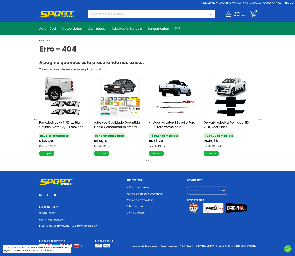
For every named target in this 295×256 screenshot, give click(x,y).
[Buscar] (211, 14)
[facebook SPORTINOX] (47, 195)
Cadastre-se (239, 15)
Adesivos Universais (127, 28)
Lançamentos (158, 28)
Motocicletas (72, 28)
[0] (253, 14)
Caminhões (97, 28)
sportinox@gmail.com (52, 219)
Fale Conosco (135, 206)
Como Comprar (136, 212)
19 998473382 (47, 213)
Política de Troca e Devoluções (145, 193)
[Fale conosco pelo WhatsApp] (288, 249)
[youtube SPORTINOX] (55, 195)
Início (42, 40)
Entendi (48, 250)
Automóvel (47, 28)
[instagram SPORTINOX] (40, 195)
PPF (177, 28)
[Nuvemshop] (144, 246)
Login (236, 12)
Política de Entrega (138, 187)
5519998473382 (48, 207)
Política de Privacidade (140, 200)
